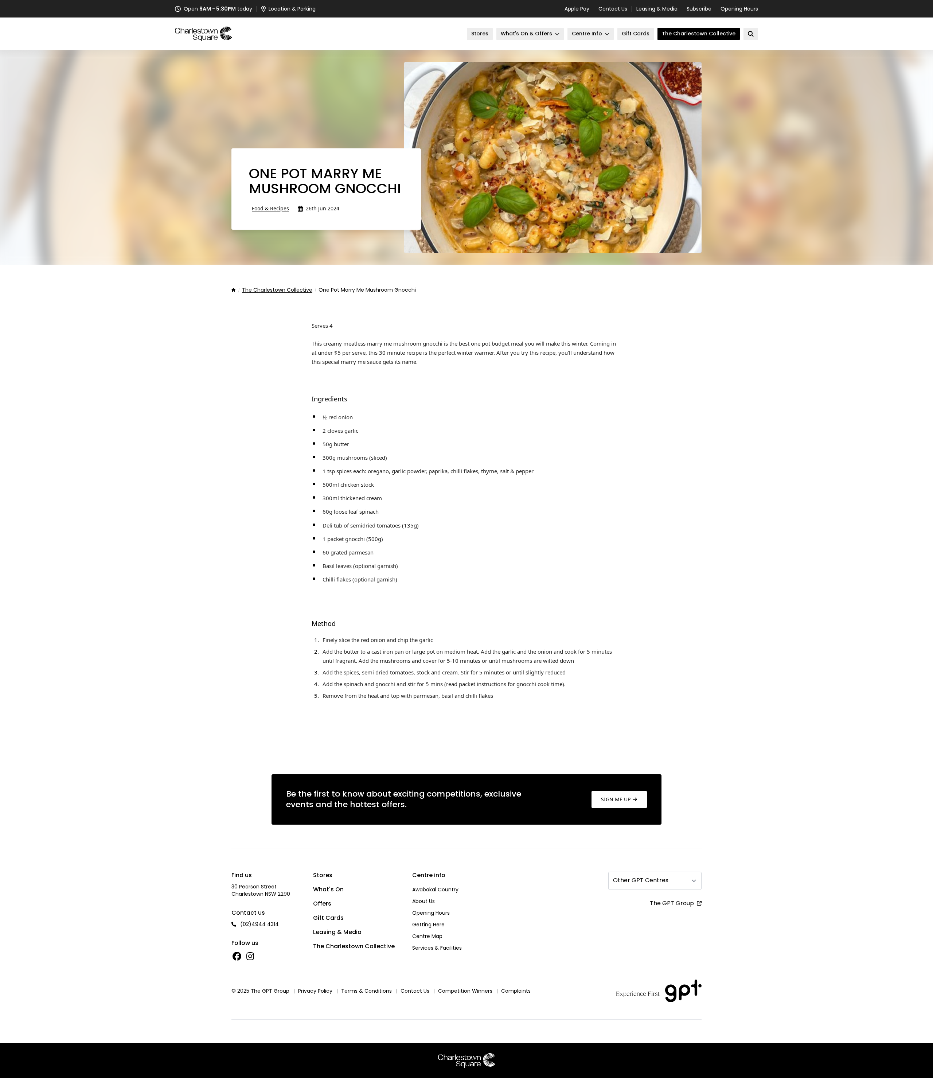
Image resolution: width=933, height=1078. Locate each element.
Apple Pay (577, 8)
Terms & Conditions (366, 991)
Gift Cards (328, 917)
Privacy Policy (315, 991)
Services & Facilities (437, 947)
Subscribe (699, 8)
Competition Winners (465, 991)
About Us (423, 901)
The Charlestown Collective (277, 290)
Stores (322, 875)
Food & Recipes (270, 208)
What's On (328, 889)
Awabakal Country (435, 889)
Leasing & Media (657, 8)
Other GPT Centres (640, 880)
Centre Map (427, 936)
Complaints (516, 991)
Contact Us (612, 8)
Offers (322, 903)
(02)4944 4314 (259, 924)
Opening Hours (739, 8)
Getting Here (428, 924)
